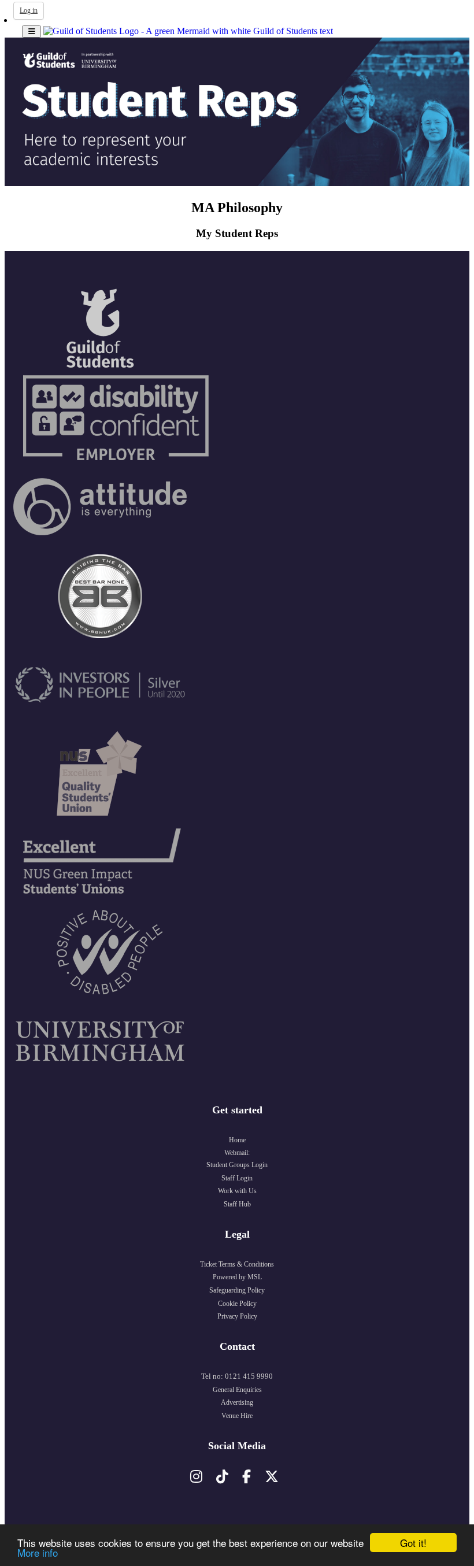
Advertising (237, 1402)
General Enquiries (237, 1390)
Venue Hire (237, 1416)
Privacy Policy (237, 1316)
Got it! (413, 1542)
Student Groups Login (237, 1165)
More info (37, 1552)
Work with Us (237, 1191)
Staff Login (237, 1178)
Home (237, 1140)
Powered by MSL (237, 1277)
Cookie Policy (237, 1304)
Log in (29, 10)
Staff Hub (237, 1204)
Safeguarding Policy (237, 1290)
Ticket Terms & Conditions (237, 1264)
